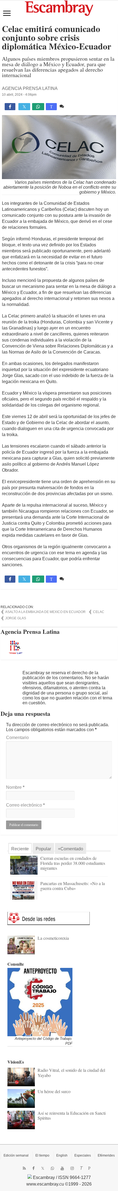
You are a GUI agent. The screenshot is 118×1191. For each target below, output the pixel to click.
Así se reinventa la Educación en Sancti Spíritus (72, 1115)
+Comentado (70, 848)
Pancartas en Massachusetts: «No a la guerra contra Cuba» (72, 885)
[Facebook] (33, 1168)
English (62, 1155)
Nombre (15, 787)
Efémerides (106, 1155)
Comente (74, 106)
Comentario (17, 737)
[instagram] (72, 1168)
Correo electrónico (25, 805)
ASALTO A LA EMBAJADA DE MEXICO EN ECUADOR (45, 612)
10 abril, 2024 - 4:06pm (19, 95)
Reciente (20, 848)
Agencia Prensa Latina (30, 88)
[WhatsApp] (52, 1168)
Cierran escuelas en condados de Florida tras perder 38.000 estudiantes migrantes (72, 863)
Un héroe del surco (54, 1091)
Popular (43, 848)
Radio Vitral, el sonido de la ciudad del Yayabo (71, 1072)
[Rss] (24, 1168)
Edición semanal (16, 1155)
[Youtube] (62, 1168)
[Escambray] (59, 7)
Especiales (82, 1155)
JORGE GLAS (15, 618)
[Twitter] (43, 1168)
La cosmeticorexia (53, 938)
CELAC (98, 612)
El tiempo (42, 1155)
